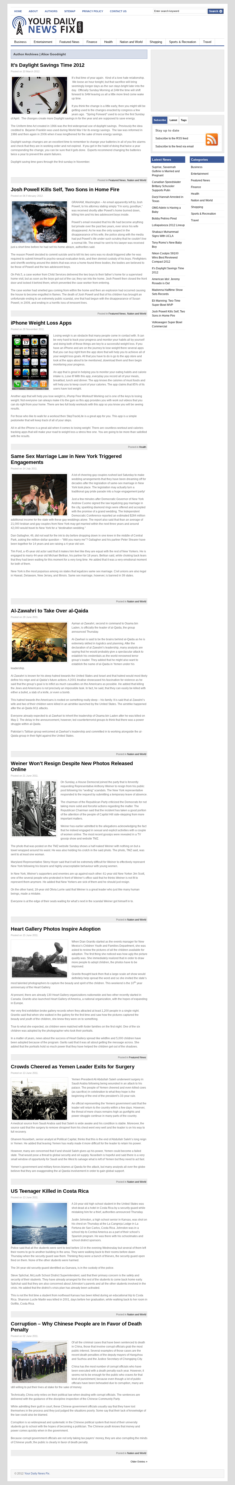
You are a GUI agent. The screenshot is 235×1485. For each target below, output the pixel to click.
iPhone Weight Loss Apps (41, 323)
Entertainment (43, 42)
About (33, 11)
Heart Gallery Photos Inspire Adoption (56, 929)
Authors (51, 11)
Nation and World (131, 42)
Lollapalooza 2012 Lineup (168, 225)
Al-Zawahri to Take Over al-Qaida (49, 611)
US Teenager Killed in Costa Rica (50, 1191)
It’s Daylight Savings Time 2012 (47, 65)
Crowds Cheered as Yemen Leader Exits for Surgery (72, 1067)
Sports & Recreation (182, 42)
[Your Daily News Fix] (55, 26)
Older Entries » (139, 1461)
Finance (92, 42)
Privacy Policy (92, 11)
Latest (173, 120)
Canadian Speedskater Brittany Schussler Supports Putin (166, 186)
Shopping (156, 42)
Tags (184, 120)
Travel (207, 42)
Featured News (69, 42)
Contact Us (118, 11)
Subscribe (160, 120)
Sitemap (69, 11)
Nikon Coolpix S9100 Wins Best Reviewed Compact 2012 (165, 257)
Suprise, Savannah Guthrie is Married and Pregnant (166, 171)
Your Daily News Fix (36, 1473)
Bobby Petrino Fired (164, 218)
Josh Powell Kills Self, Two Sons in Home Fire (65, 189)
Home (18, 11)
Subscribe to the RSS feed (171, 138)
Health (108, 42)
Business (20, 42)
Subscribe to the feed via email (174, 146)
